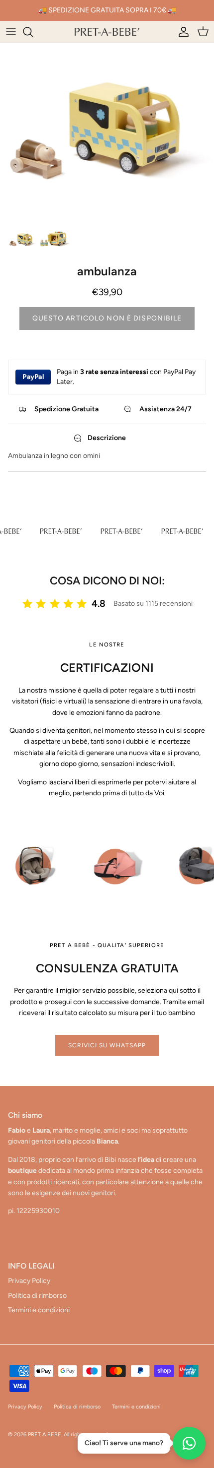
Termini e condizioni (39, 1310)
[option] (107, 132)
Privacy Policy (29, 1281)
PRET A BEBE (44, 1434)
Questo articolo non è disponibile (107, 318)
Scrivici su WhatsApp (106, 1045)
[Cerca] (33, 32)
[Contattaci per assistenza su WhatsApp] (189, 1443)
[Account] (181, 32)
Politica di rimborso (37, 1295)
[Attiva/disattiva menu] (11, 32)
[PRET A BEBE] (107, 31)
